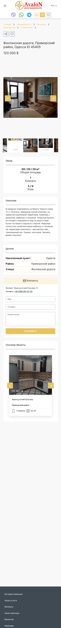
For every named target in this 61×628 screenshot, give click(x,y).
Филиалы (9, 607)
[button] (30, 385)
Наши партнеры (12, 613)
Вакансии (9, 619)
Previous (8, 98)
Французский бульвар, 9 (26, 288)
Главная (7, 24)
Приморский (9, 27)
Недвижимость (24, 24)
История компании (13, 594)
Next (53, 98)
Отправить (30, 331)
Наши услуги (11, 600)
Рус (52, 6)
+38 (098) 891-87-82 (23, 291)
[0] (48, 14)
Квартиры (41, 24)
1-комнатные (27, 27)
